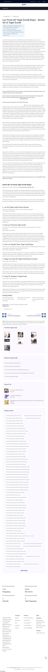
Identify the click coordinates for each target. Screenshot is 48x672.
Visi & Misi (17, 620)
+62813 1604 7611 (40, 632)
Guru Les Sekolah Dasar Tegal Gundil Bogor (12, 30)
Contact (16, 627)
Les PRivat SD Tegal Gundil (18, 322)
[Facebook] (39, 309)
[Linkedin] (9, 655)
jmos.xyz (18, 669)
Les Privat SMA (27, 625)
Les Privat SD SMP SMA (15, 395)
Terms (39, 1)
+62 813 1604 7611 (7, 1)
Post (16, 622)
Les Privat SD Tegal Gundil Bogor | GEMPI (18, 304)
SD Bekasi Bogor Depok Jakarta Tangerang (14, 321)
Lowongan (17, 625)
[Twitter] (4, 655)
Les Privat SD (27, 620)
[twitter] (41, 309)
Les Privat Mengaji (28, 627)
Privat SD (27, 321)
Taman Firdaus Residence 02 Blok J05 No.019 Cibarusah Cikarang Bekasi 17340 (40, 624)
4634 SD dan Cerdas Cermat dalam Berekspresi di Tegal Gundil (38, 299)
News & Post (33, 1)
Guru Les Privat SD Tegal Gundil (9, 29)
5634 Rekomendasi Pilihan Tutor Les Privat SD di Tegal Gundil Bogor (8, 299)
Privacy (44, 1)
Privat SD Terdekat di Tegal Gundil (10, 33)
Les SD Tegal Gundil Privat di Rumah (10, 27)
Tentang (16, 617)
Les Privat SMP (27, 622)
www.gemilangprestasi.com (15, 667)
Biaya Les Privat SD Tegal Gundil (31, 322)
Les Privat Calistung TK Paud (16, 390)
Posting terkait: (6, 35)
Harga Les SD (33, 321)
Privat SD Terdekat (22, 324)
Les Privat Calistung (28, 617)
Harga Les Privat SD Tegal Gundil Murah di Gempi (13, 32)
